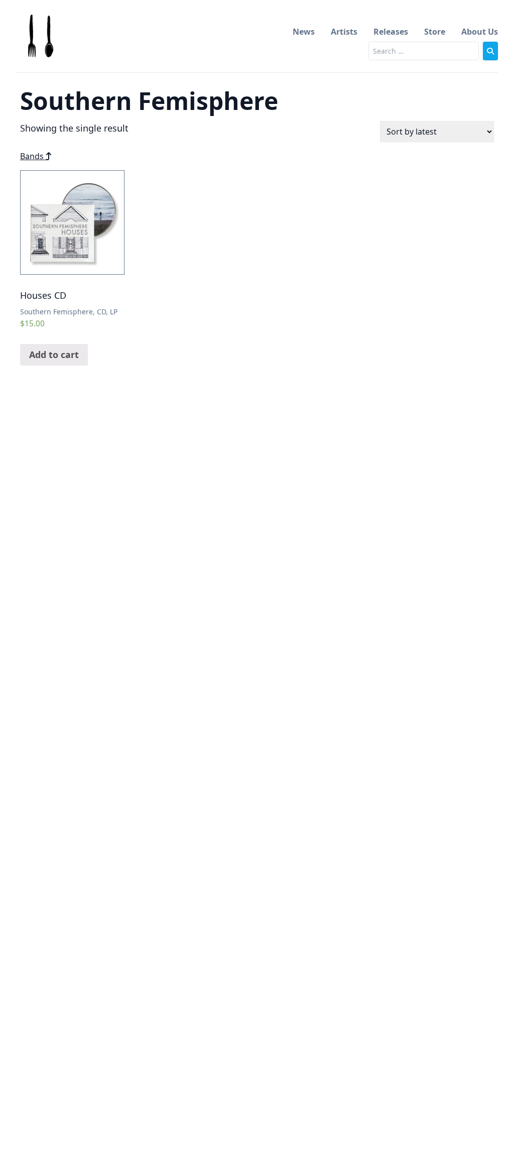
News (304, 31)
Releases (390, 31)
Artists (344, 31)
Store (434, 31)
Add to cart (54, 354)
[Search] (490, 51)
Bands (33, 156)
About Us (479, 31)
